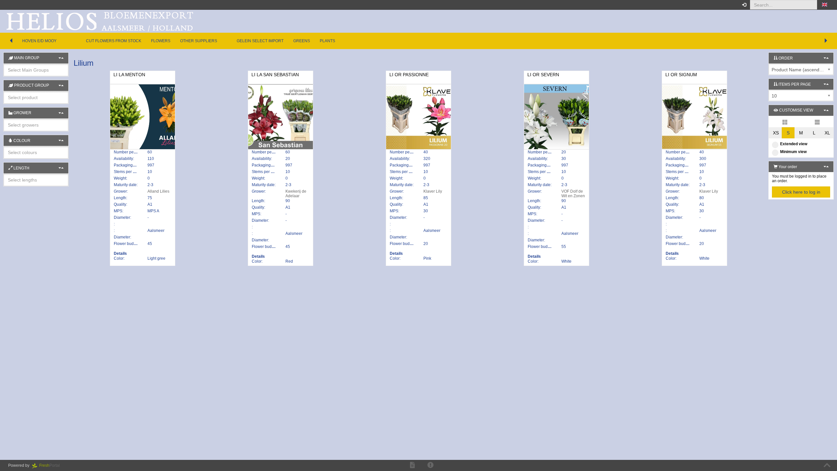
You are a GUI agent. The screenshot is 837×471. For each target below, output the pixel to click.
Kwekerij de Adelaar (295, 193)
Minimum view (793, 151)
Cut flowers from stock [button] (113, 41)
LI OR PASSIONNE (409, 74)
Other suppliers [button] (198, 41)
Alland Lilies (158, 191)
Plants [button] (327, 41)
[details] (817, 121)
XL (827, 132)
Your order (787, 167)
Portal (51, 465)
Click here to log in (801, 192)
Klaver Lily (432, 191)
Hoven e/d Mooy (39, 41)
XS (776, 132)
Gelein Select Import (260, 41)
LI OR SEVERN (543, 74)
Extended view (793, 144)
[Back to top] (827, 465)
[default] (785, 121)
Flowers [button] (160, 41)
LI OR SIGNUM (681, 74)
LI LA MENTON (129, 74)
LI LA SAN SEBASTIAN (275, 74)
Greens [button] (301, 41)
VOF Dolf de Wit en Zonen (573, 193)
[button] (824, 5)
